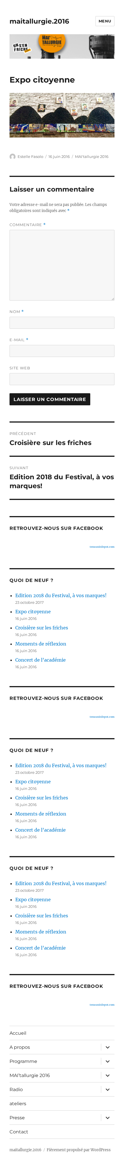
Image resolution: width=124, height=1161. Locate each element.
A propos (20, 1047)
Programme (23, 1061)
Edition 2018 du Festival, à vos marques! (61, 595)
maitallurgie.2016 (39, 21)
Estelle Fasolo (30, 156)
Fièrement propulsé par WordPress (79, 1149)
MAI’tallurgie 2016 (30, 1075)
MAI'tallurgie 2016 (91, 156)
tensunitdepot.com (102, 546)
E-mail (19, 339)
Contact (19, 1132)
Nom (17, 311)
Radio (16, 1089)
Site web (20, 368)
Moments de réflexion (40, 644)
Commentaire (28, 224)
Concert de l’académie (40, 660)
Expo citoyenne (33, 611)
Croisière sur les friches (41, 628)
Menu (105, 21)
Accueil (18, 1033)
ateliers (18, 1103)
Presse (17, 1117)
